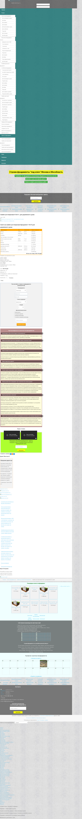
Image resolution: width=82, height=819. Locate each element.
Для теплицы (2, 739)
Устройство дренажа (19, 313)
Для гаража (2, 735)
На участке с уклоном (4, 773)
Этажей (21, 304)
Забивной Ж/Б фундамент (5, 785)
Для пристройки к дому (5, 736)
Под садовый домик (4, 752)
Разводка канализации (19, 315)
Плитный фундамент (4, 796)
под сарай (7, 524)
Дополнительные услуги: (21, 310)
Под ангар (2, 749)
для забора (6, 548)
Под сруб (2, 738)
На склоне (2, 761)
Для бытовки (2, 780)
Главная (1, 727)
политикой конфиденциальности (47, 715)
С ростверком (3, 744)
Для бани (2, 732)
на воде (7, 553)
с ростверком (4, 520)
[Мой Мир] (14, 454)
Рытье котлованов (5, 563)
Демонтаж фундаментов (5, 492)
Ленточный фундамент (5, 206)
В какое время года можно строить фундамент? (13, 370)
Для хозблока (3, 737)
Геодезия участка (4, 488)
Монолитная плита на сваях (6, 798)
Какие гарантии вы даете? (8, 361)
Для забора (2, 733)
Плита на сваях (36, 618)
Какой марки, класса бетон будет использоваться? (13, 333)
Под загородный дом (4, 748)
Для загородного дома (4, 731)
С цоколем (2, 745)
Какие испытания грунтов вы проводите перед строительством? (17, 340)
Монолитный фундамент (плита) (6, 742)
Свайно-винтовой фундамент (7, 551)
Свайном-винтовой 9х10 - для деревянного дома (25, 604)
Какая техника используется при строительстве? (13, 350)
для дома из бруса (8, 554)
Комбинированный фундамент (7, 530)
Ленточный (29, 615)
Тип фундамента (21, 287)
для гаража (7, 511)
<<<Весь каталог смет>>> (65, 586)
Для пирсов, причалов (4, 775)
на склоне (6, 544)
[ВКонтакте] (10, 454)
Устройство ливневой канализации (21, 317)
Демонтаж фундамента (5, 790)
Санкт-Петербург (40, 720)
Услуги (1, 729)
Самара (46, 720)
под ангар (9, 521)
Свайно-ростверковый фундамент (7, 794)
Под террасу (2, 784)
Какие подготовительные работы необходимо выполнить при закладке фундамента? (21, 416)
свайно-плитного (8, 533)
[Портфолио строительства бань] (6, 663)
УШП (13, 518)
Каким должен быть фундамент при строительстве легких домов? (17, 381)
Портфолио (2, 802)
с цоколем (10, 520)
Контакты (2, 804)
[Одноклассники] (12, 454)
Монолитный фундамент (6, 518)
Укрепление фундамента (5, 787)
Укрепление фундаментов (6, 566)
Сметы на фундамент (4, 792)
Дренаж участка (3, 496)
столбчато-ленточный (5, 543)
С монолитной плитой (4, 757)
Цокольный (42, 618)
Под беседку (2, 776)
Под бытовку (2, 763)
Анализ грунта (17, 312)
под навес (7, 510)
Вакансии (2, 803)
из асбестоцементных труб (6, 758)
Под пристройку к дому (5, 770)
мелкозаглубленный (5, 508)
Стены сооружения (21, 299)
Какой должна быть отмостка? (9, 394)
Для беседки (2, 741)
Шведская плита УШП (4, 743)
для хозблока (8, 559)
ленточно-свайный (5, 531)
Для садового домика (4, 769)
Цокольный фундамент (5, 799)
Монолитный (42, 615)
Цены (1, 800)
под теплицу (7, 546)
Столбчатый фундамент (6, 536)
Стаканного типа (3, 747)
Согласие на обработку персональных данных (36, 717)
